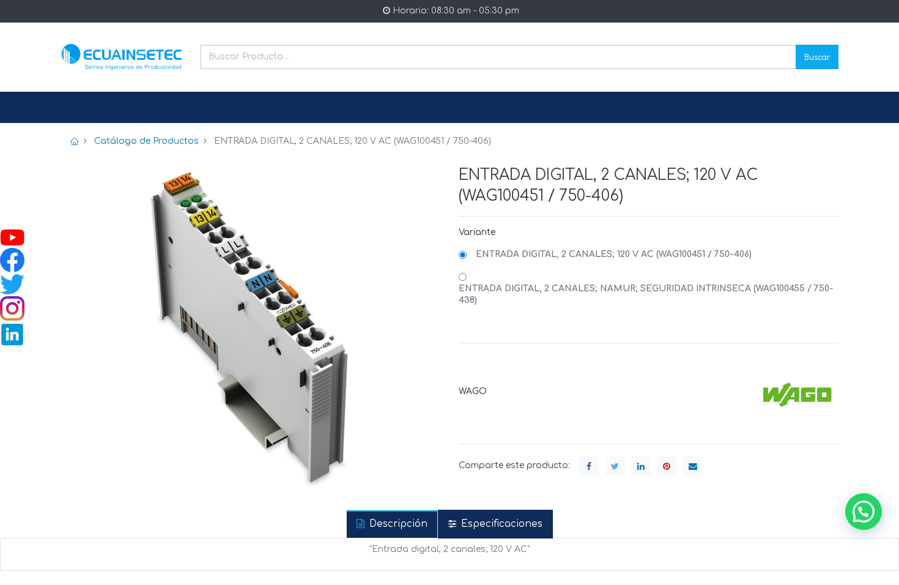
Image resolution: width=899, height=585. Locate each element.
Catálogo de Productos (146, 141)
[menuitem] (89, 108)
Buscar (817, 56)
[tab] (392, 524)
